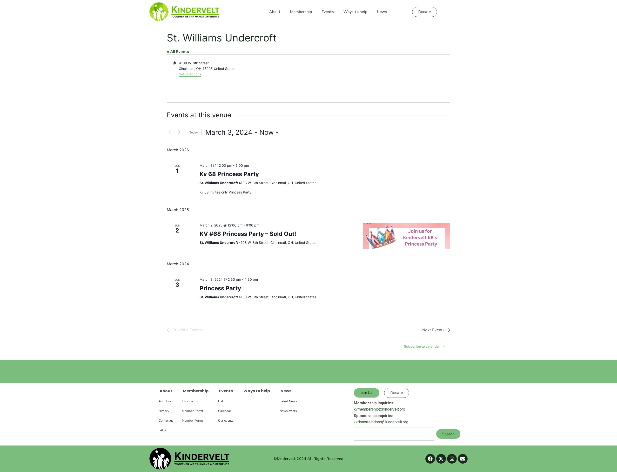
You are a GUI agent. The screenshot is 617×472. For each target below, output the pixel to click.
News (382, 11)
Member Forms (193, 421)
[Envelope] (463, 459)
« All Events (178, 51)
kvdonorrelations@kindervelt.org (381, 422)
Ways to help (355, 11)
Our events (226, 421)
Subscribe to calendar (422, 346)
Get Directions (190, 74)
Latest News (288, 401)
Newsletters (288, 411)
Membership (301, 11)
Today (193, 132)
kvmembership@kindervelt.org (379, 409)
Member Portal (192, 411)
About (275, 11)
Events (328, 11)
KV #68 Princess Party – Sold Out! (248, 233)
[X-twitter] (441, 459)
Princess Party (220, 288)
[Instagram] (452, 459)
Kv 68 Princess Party (229, 174)
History (164, 411)
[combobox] (394, 434)
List (220, 401)
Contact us (166, 421)
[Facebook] (430, 459)
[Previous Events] (170, 132)
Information (190, 401)
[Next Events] (179, 132)
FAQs (162, 430)
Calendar (224, 411)
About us (165, 401)
